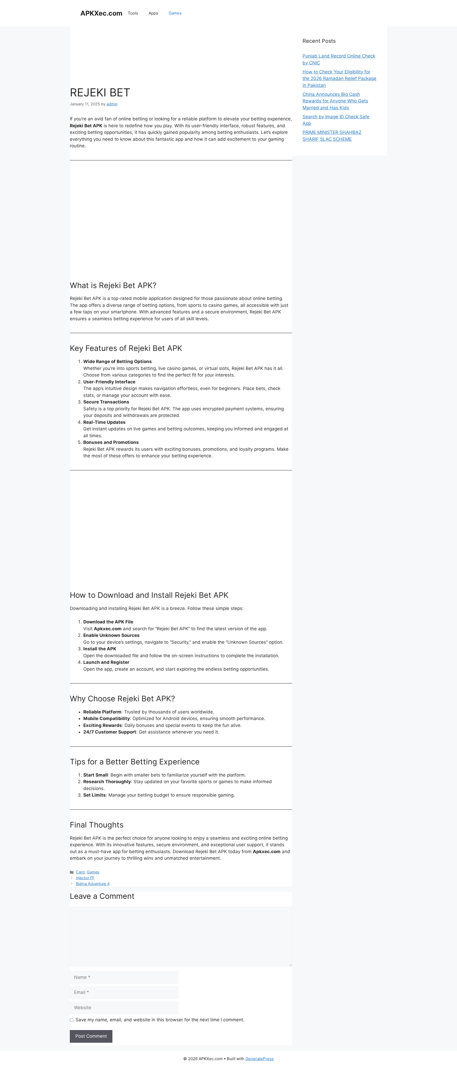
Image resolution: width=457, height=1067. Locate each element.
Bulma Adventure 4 (92, 883)
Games (175, 13)
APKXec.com (101, 13)
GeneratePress (259, 1058)
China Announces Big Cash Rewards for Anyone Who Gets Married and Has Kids (335, 101)
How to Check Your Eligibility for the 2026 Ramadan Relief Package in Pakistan (339, 78)
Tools (133, 13)
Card (80, 872)
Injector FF (85, 878)
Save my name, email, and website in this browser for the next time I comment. (160, 1019)
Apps (153, 13)
